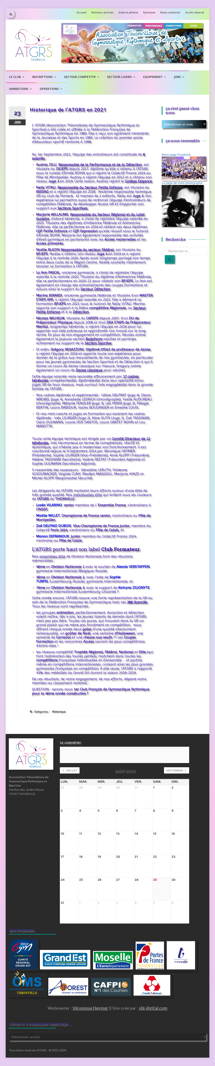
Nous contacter (170, 12)
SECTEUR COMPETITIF (80, 77)
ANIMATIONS (18, 89)
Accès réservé (194, 12)
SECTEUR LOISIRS (119, 77)
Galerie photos (128, 12)
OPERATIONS (49, 89)
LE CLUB (15, 77)
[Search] (170, 259)
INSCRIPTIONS (42, 77)
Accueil (82, 12)
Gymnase (149, 12)
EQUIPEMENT (153, 77)
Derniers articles (102, 12)
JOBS (177, 77)
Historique (59, 711)
